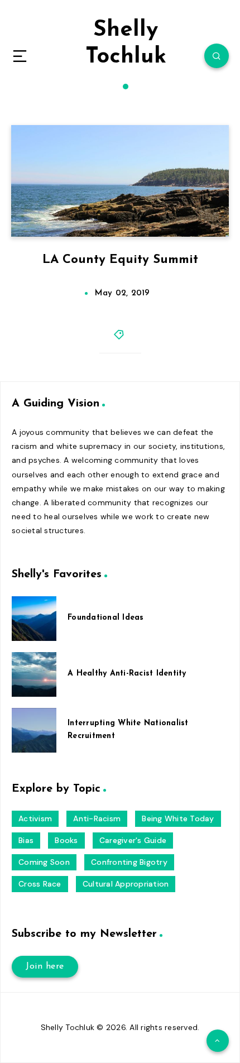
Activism (35, 818)
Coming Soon (44, 862)
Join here (45, 966)
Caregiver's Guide (132, 840)
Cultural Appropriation (126, 884)
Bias (25, 840)
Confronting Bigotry (129, 862)
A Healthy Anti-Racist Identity (127, 673)
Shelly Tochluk (125, 43)
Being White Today (178, 818)
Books (66, 840)
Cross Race (39, 884)
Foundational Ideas (106, 618)
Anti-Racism (97, 818)
